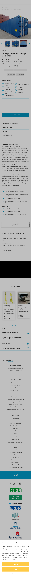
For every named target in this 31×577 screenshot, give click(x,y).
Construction (15, 418)
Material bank (15, 450)
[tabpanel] (8, 305)
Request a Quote (15, 380)
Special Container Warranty (15, 464)
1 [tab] (12, 325)
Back (4, 50)
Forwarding (15, 412)
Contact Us (15, 457)
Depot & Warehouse (15, 407)
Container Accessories (15, 388)
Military (15, 433)
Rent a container (15, 385)
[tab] (15, 332)
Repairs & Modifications (15, 404)
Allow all (15, 564)
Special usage (15, 431)
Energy (15, 436)
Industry (15, 428)
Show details (15, 573)
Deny (15, 569)
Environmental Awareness (15, 452)
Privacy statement (15, 462)
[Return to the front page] (2, 7)
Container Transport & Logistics (15, 399)
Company (15, 439)
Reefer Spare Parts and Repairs (15, 409)
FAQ (15, 447)
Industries (15, 415)
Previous (2, 44)
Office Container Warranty (16, 467)
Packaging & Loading (15, 402)
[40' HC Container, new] (15, 26)
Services (15, 394)
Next (29, 44)
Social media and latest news (15, 442)
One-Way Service (15, 397)
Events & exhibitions (15, 423)
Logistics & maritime (15, 421)
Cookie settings (15, 460)
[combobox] (15, 102)
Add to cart (15, 115)
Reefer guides (15, 445)
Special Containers (15, 390)
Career (15, 455)
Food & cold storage (15, 426)
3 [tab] (15, 325)
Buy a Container (15, 383)
